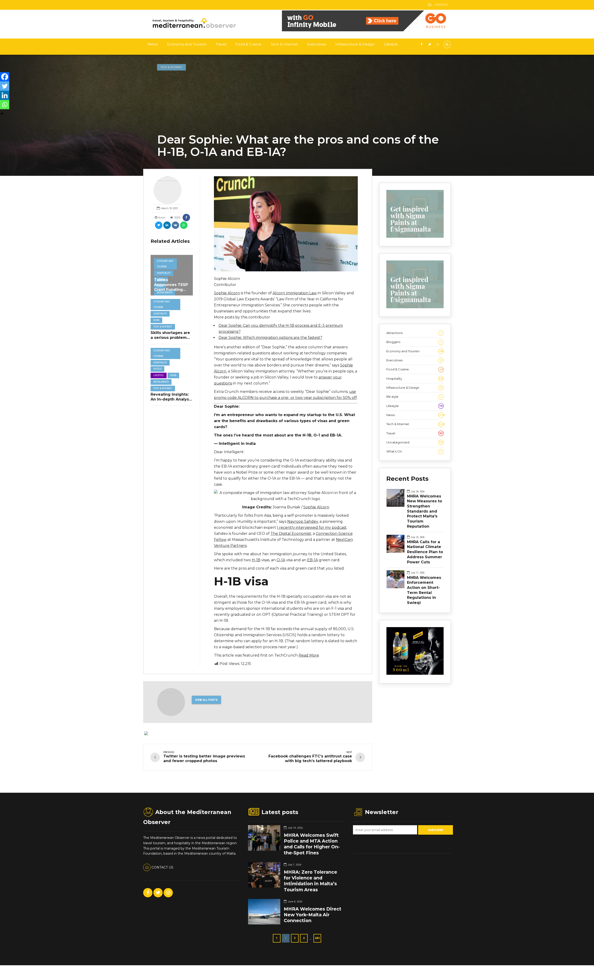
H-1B (256, 560)
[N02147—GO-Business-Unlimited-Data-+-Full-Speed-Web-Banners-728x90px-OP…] (366, 30)
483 (317, 938)
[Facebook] (4, 76)
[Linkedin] (4, 95)
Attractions (414, 333)
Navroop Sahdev (302, 521)
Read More (309, 655)
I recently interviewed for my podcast (312, 527)
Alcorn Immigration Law (295, 293)
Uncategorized (414, 442)
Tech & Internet (284, 44)
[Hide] (2, 113)
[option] (286, 223)
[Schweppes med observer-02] (415, 674)
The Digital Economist (291, 533)
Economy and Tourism (187, 44)
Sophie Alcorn (227, 293)
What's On (414, 451)
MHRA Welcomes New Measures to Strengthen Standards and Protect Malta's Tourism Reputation (424, 511)
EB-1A (312, 560)
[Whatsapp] (4, 104)
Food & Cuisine (248, 44)
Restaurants (164, 292)
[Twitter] (4, 86)
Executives (316, 44)
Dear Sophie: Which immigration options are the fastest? (270, 337)
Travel (221, 44)
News (153, 44)
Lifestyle (391, 44)
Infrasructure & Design (354, 44)
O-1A (281, 560)
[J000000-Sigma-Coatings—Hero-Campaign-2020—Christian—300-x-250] (415, 236)
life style (414, 396)
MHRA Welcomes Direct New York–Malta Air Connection (312, 914)
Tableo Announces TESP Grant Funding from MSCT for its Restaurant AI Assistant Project (171, 292)
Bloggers (414, 342)
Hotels (157, 368)
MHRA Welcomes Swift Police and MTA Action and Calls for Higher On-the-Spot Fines (312, 844)
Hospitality (163, 273)
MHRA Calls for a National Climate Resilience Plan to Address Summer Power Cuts (425, 551)
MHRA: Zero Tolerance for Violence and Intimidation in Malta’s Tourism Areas (310, 880)
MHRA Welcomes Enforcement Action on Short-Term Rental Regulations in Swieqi (424, 590)
